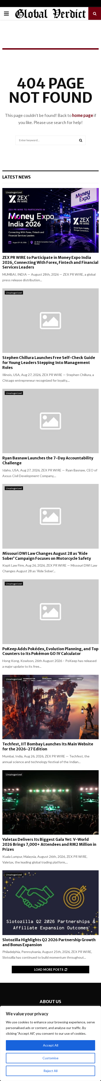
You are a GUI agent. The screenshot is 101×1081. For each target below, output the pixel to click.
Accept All (50, 1045)
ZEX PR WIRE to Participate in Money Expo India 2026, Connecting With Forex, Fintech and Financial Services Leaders (50, 262)
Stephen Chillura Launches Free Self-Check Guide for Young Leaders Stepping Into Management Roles (48, 362)
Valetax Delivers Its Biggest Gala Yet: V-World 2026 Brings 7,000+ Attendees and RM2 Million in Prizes (49, 844)
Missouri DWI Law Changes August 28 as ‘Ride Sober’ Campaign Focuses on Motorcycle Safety (46, 556)
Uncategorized (14, 192)
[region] (50, 1043)
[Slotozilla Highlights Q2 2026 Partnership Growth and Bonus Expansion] (50, 902)
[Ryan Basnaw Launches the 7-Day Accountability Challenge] (50, 421)
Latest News (16, 177)
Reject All (50, 1071)
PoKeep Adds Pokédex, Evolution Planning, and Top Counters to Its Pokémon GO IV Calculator (50, 651)
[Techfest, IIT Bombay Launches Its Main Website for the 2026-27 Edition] (50, 707)
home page (82, 115)
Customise (50, 1058)
